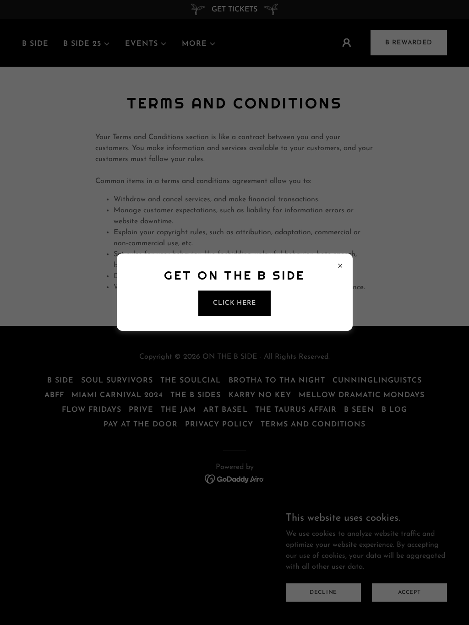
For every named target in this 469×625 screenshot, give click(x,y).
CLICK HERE (234, 303)
